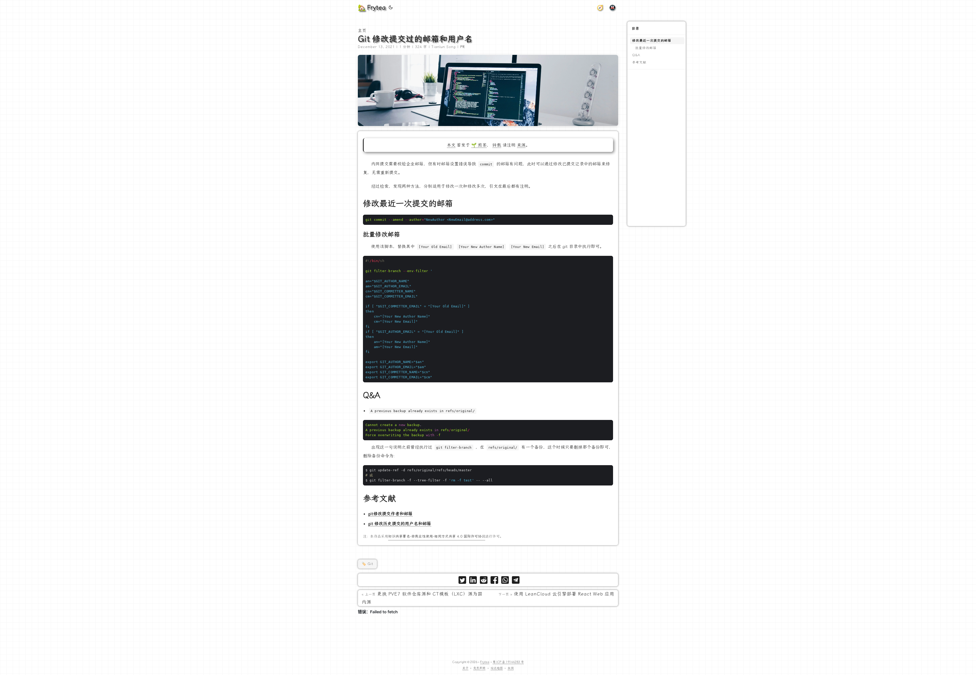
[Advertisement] (656, 147)
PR (462, 47)
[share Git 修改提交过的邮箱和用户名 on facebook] (494, 581)
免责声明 (479, 668)
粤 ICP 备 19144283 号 (508, 662)
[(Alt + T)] (391, 7)
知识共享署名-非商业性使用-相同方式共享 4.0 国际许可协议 (436, 536)
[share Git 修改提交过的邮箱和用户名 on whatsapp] (505, 581)
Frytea (484, 662)
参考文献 (639, 62)
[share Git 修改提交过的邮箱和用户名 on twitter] (462, 581)
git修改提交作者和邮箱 (390, 513)
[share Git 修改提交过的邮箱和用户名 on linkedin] (473, 581)
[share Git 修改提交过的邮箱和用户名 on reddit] (483, 581)
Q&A (636, 55)
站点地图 (497, 668)
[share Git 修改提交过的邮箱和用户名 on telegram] (516, 581)
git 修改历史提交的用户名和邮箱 (399, 523)
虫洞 (511, 668)
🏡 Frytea (372, 7)
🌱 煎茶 (479, 145)
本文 (451, 145)
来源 (521, 145)
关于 (465, 668)
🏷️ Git (367, 564)
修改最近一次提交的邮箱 (651, 40)
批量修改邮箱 (646, 48)
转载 (496, 145)
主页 (362, 30)
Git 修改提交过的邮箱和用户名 (415, 39)
